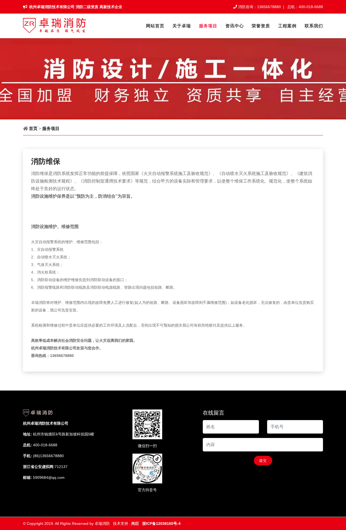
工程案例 (287, 26)
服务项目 (208, 26)
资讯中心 (234, 26)
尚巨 (134, 523)
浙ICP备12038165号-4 (161, 523)
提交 (263, 461)
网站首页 (155, 26)
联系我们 (314, 26)
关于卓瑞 (181, 26)
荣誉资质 (261, 26)
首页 (33, 128)
